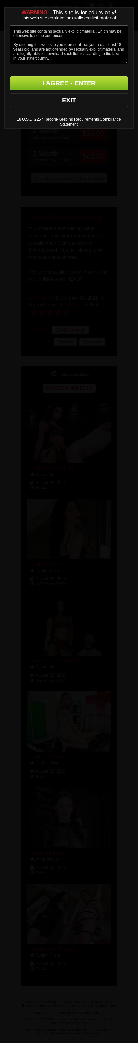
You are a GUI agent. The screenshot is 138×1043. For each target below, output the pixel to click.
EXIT (69, 100)
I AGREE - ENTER (69, 83)
